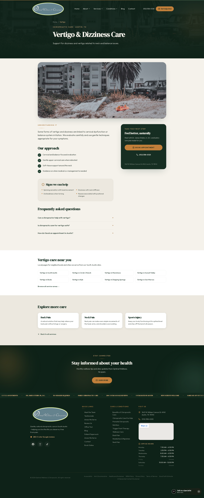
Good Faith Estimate (166, 476)
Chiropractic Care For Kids (123, 418)
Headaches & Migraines (121, 439)
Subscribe (103, 380)
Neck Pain (116, 442)
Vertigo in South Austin (48, 273)
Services (97, 9)
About (85, 9)
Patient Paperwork (91, 434)
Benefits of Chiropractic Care (122, 413)
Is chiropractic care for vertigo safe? (75, 225)
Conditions (110, 9)
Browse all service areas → (49, 286)
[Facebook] (33, 444)
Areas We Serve (90, 420)
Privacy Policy (140, 476)
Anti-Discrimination (100, 476)
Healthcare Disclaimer (116, 476)
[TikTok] (47, 444)
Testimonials (89, 416)
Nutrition (116, 425)
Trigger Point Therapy (121, 428)
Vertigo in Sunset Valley (146, 273)
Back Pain (116, 435)
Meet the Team (89, 412)
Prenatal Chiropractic (121, 422)
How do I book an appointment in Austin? (75, 233)
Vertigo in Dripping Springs (115, 280)
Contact (131, 9)
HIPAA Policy (130, 476)
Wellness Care (118, 432)
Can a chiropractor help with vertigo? (75, 218)
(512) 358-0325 (148, 9)
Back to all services (48, 334)
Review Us (88, 423)
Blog (123, 9)
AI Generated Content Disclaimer (128, 479)
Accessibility (88, 476)
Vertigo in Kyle (77, 280)
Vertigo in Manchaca (113, 273)
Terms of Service (151, 476)
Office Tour (88, 427)
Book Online (89, 445)
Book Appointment (144, 147)
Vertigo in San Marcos (145, 280)
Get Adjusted (166, 9)
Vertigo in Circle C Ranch (81, 273)
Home (76, 9)
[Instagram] (40, 444)
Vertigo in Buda (46, 280)
